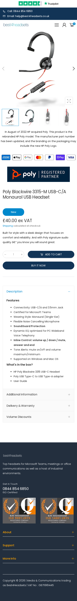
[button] (73, 68)
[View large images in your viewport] (69, 100)
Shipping (8, 225)
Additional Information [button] (21, 394)
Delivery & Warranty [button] (20, 406)
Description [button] (14, 291)
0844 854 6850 (15, 488)
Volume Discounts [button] (18, 417)
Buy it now (38, 265)
